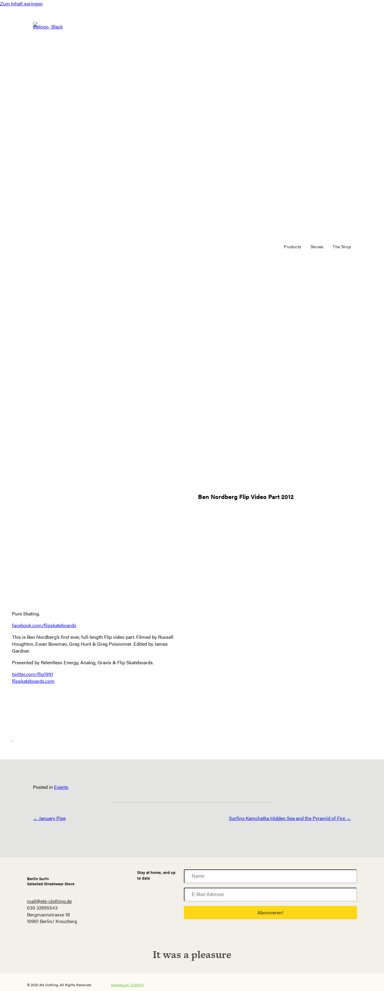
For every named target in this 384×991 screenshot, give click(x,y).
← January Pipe (49, 818)
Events (61, 786)
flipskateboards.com (33, 680)
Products (292, 246)
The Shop (342, 246)
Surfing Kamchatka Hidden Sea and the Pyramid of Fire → (290, 818)
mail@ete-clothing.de (49, 901)
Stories (316, 246)
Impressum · (121, 984)
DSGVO (137, 984)
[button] (270, 912)
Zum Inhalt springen (21, 3)
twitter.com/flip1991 (32, 674)
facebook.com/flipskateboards (44, 625)
